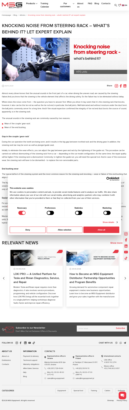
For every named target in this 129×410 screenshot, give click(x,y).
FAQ (90, 3)
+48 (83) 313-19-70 (82, 368)
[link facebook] (21, 343)
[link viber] (116, 343)
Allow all (101, 230)
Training (94, 391)
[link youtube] (29, 343)
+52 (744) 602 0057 (112, 367)
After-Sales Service (31, 368)
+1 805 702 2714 (110, 361)
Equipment (62, 391)
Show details (108, 222)
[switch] (50, 213)
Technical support (30, 360)
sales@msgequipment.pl (85, 378)
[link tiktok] (34, 343)
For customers (65, 5)
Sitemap (110, 401)
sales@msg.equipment (55, 378)
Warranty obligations (31, 364)
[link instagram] (16, 343)
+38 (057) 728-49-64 (55, 368)
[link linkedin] (25, 343)
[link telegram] (125, 343)
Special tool (78, 391)
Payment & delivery (31, 356)
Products (30, 3)
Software (121, 391)
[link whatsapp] (120, 343)
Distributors (6, 360)
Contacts (105, 3)
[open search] (116, 5)
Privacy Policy (122, 401)
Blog (96, 3)
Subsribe (120, 328)
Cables (107, 391)
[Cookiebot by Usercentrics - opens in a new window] (108, 179)
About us (5, 356)
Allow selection (64, 230)
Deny (27, 230)
